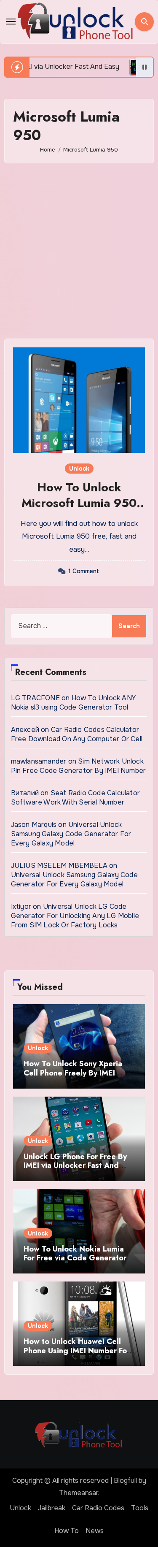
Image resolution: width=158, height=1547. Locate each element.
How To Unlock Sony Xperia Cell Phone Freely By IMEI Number (73, 1072)
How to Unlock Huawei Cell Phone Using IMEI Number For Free (77, 1350)
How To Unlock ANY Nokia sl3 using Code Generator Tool (73, 703)
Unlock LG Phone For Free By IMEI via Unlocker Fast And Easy (75, 1165)
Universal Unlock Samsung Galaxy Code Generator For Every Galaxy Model (71, 834)
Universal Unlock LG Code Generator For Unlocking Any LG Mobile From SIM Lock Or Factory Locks (75, 915)
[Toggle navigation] (11, 21)
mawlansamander (39, 761)
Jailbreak (51, 1508)
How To (66, 1530)
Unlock (79, 468)
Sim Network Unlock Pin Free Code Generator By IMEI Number (78, 766)
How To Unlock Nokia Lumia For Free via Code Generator (75, 1254)
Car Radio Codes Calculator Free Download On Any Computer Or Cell (76, 734)
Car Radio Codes (98, 1508)
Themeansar (78, 1492)
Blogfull (125, 1480)
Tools (139, 1508)
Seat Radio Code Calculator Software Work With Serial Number (75, 797)
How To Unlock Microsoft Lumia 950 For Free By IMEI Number (79, 510)
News (95, 1530)
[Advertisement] (79, 251)
